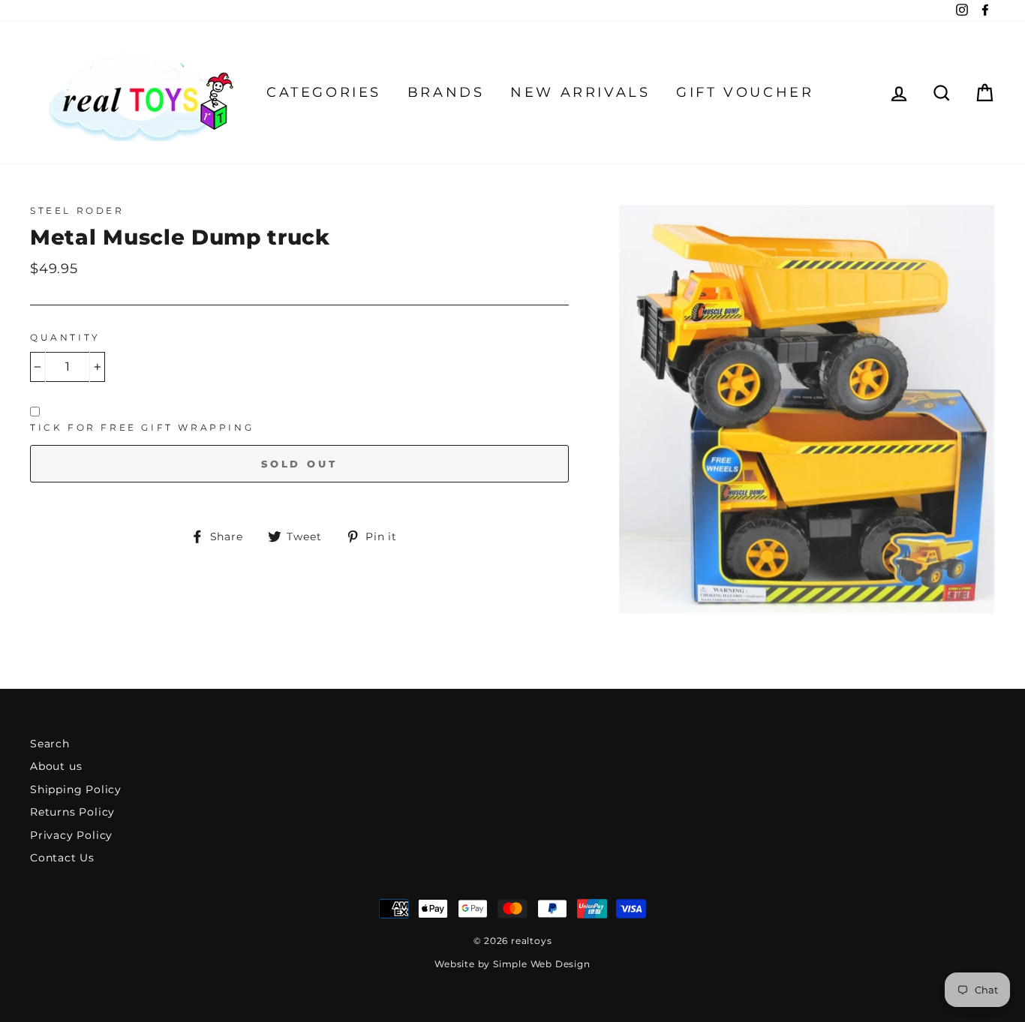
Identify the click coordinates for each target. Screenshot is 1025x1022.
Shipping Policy (76, 789)
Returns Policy (72, 812)
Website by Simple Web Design (512, 963)
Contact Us (62, 858)
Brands (446, 92)
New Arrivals (580, 92)
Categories (323, 92)
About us (56, 766)
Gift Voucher (744, 92)
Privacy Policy (71, 835)
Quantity (65, 337)
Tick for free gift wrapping (142, 427)
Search (50, 744)
